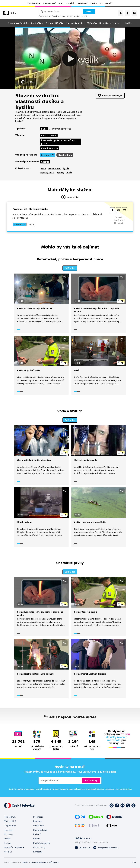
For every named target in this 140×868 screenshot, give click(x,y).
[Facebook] (127, 13)
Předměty (36, 23)
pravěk (69, 16)
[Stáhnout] (112, 210)
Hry (82, 23)
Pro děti (93, 3)
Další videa (70, 268)
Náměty (59, 23)
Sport (60, 3)
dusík (69, 172)
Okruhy (49, 23)
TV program (81, 3)
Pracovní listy (72, 23)
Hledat (89, 11)
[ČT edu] (9, 14)
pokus (43, 168)
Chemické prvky (49, 148)
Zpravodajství (49, 3)
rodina (77, 16)
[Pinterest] (134, 13)
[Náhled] (118, 210)
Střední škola (65, 155)
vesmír (84, 16)
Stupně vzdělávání (17, 23)
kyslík (66, 168)
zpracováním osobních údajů (118, 788)
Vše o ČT (109, 3)
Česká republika (58, 16)
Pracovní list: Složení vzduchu (30, 209)
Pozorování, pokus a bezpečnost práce (58, 142)
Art (101, 3)
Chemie (45, 161)
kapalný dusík (47, 172)
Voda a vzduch (48, 135)
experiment (54, 168)
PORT (44, 128)
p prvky (60, 172)
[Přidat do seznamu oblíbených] (124, 210)
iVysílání (70, 3)
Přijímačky (92, 23)
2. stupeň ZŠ (47, 155)
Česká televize (33, 3)
